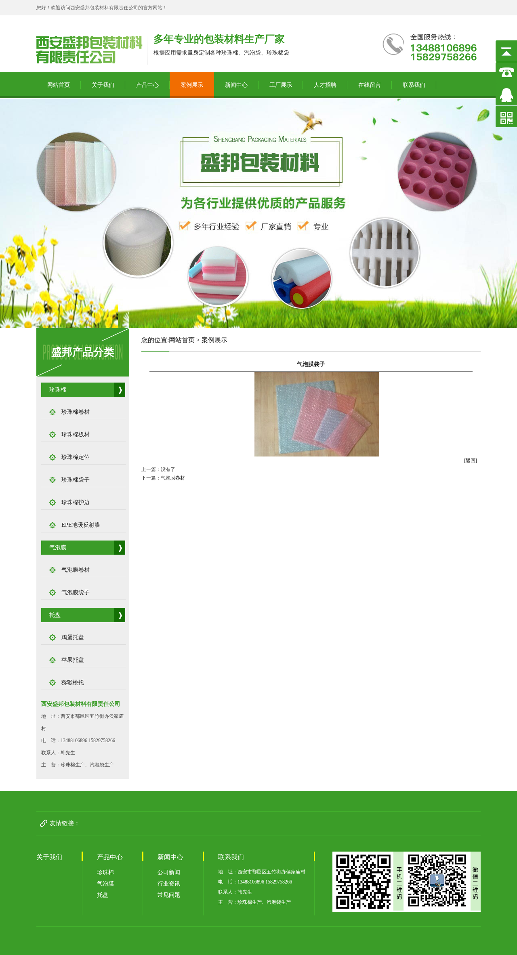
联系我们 (414, 85)
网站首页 (58, 85)
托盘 (55, 615)
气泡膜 (57, 548)
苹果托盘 (72, 660)
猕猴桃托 (72, 682)
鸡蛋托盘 (72, 637)
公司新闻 (169, 872)
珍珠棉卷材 (75, 412)
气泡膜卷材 (75, 570)
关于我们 (103, 85)
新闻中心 (236, 85)
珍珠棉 (57, 390)
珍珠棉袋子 (75, 480)
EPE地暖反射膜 (80, 525)
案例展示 (192, 85)
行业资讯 (169, 884)
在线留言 (369, 85)
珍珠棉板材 (75, 434)
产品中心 (147, 85)
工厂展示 (280, 85)
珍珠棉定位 (75, 457)
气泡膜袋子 (75, 592)
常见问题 (169, 895)
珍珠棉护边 (75, 502)
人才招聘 (325, 85)
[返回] (470, 460)
